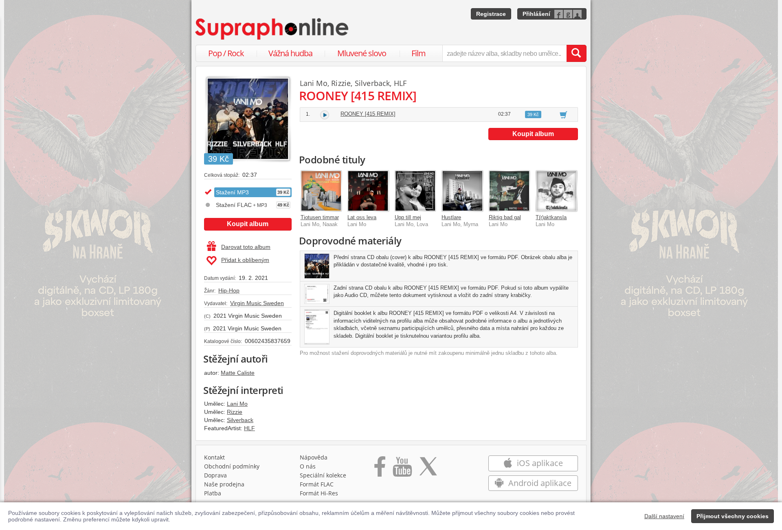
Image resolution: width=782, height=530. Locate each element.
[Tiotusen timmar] (321, 191)
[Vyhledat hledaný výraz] (576, 53)
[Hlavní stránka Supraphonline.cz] (272, 29)
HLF (249, 428)
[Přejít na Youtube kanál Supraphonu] (402, 469)
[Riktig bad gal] (509, 191)
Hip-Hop (228, 290)
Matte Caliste (238, 372)
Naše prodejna (224, 484)
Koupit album (247, 223)
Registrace (491, 14)
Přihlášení (536, 14)
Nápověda (313, 457)
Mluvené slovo (361, 53)
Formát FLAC (317, 484)
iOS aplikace (539, 462)
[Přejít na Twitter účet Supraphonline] (428, 469)
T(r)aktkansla (551, 217)
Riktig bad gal (505, 217)
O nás (308, 466)
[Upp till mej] (415, 191)
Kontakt (214, 457)
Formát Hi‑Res (319, 493)
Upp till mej (408, 217)
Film (418, 53)
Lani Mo (237, 403)
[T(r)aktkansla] (556, 191)
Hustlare (451, 217)
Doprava (215, 475)
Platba (212, 493)
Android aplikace (538, 482)
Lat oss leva (361, 217)
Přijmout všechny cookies (732, 516)
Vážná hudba (290, 53)
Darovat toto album (245, 247)
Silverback (240, 420)
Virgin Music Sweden (257, 303)
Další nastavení (664, 516)
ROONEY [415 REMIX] (367, 114)
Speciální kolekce (323, 475)
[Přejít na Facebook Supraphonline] (379, 469)
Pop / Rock (226, 53)
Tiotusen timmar (320, 217)
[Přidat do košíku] (563, 114)
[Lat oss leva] (368, 191)
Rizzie (234, 412)
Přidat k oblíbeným (245, 260)
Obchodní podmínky (231, 466)
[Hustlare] (462, 191)
